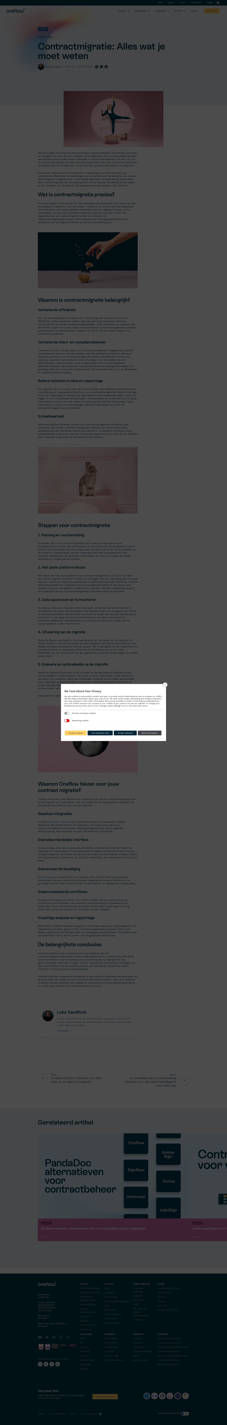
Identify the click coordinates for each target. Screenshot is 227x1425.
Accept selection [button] (125, 733)
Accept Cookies (76, 733)
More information (150, 733)
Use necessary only (100, 733)
